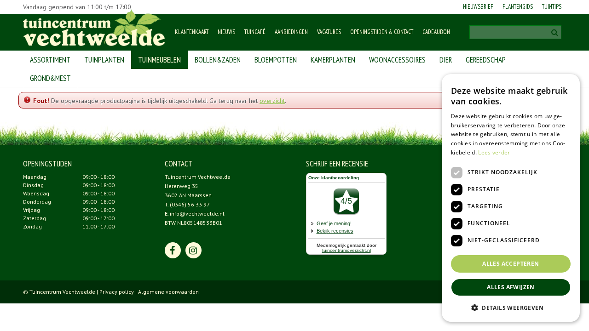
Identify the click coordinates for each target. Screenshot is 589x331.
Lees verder (494, 152)
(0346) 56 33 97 (190, 204)
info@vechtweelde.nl (197, 213)
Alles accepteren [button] (510, 264)
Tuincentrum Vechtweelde (198, 176)
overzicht (272, 101)
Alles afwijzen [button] (511, 287)
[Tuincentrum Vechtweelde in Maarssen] (94, 27)
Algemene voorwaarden (168, 291)
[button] (511, 307)
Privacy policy (116, 291)
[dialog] (511, 198)
